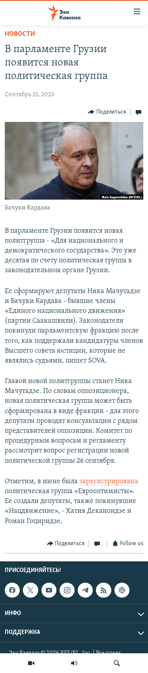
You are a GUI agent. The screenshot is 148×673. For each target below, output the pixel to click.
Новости (20, 34)
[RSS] (103, 590)
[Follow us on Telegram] (85, 590)
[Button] (107, 112)
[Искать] (117, 663)
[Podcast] (121, 590)
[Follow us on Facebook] (12, 590)
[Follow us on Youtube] (48, 590)
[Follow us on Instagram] (67, 590)
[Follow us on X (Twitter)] (30, 590)
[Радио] (74, 663)
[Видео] (31, 663)
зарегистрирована (108, 481)
